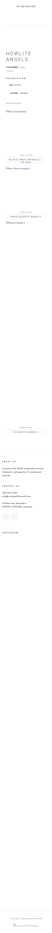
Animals (22, 155)
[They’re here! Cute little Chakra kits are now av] (26, 736)
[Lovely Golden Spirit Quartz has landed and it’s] (26, 823)
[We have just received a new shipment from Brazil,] (26, 661)
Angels (22, 67)
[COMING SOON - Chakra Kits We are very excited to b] (26, 751)
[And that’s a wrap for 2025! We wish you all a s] (26, 890)
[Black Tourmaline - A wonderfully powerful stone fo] (26, 862)
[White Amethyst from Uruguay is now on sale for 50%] (26, 723)
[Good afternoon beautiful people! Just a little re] (26, 641)
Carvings (9, 71)
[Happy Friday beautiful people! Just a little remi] (26, 622)
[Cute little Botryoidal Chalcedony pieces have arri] (26, 787)
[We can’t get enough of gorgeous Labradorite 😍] (26, 842)
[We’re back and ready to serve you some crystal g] (26, 877)
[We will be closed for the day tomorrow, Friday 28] (26, 556)
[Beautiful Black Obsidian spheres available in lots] (26, 680)
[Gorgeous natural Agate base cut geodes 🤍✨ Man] (26, 707)
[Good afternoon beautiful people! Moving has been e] (26, 586)
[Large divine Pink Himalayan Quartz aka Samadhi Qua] (26, 694)
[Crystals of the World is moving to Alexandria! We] (26, 605)
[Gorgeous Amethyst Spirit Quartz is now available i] (26, 804)
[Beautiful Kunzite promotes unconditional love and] (26, 770)
